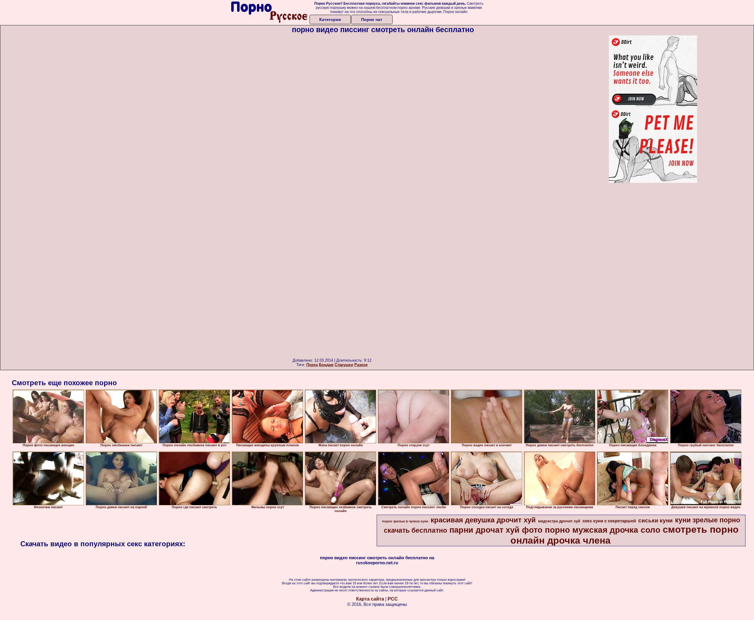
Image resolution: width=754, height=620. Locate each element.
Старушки (344, 365)
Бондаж (326, 365)
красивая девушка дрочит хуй (483, 520)
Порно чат (371, 19)
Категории (330, 19)
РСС (393, 598)
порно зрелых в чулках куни (405, 521)
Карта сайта (370, 598)
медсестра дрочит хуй (559, 521)
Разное (361, 365)
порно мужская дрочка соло (602, 529)
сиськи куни (655, 520)
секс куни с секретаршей (609, 521)
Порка (312, 365)
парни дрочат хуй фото (496, 530)
